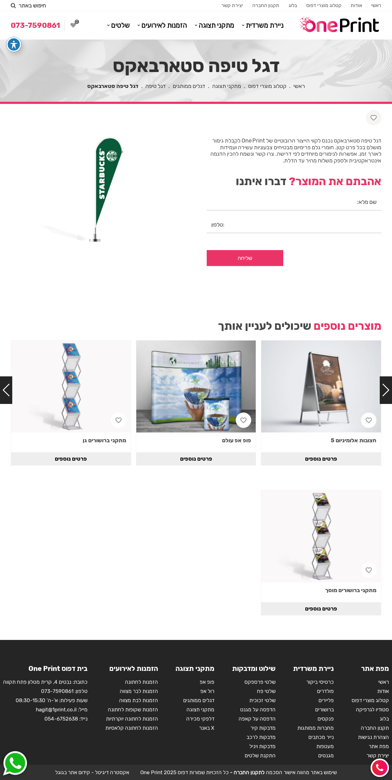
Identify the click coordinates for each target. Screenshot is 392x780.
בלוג (292, 5)
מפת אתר (379, 746)
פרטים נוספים (321, 458)
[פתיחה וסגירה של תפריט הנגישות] (13, 44)
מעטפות (325, 746)
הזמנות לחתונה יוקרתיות (132, 719)
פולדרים (325, 691)
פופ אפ (207, 682)
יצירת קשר (232, 5)
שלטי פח (266, 691)
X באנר (206, 728)
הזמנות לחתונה (141, 682)
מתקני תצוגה (216, 25)
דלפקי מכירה (200, 719)
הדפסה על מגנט (258, 709)
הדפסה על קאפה (257, 719)
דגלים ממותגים (189, 86)
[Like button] (373, 117)
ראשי (376, 5)
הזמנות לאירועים (164, 25)
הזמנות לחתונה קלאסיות (131, 728)
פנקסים (326, 719)
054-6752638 (61, 719)
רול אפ (207, 691)
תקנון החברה (265, 5)
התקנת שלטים (260, 755)
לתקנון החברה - (247, 772)
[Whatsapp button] (15, 764)
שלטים (120, 25)
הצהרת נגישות (373, 737)
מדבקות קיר (263, 728)
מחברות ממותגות (315, 728)
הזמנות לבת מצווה (138, 700)
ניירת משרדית (265, 25)
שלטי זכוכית (262, 700)
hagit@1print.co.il (56, 709)
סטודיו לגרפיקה (372, 709)
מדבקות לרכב (261, 737)
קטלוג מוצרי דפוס (323, 5)
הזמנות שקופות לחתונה (133, 709)
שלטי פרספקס (260, 682)
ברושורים (324, 709)
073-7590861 (57, 691)
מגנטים (326, 755)
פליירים (326, 700)
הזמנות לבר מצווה (139, 691)
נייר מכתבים (321, 737)
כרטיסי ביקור (320, 682)
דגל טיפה (155, 86)
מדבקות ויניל (262, 746)
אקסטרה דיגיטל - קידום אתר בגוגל (92, 772)
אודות (356, 5)
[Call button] (380, 768)
